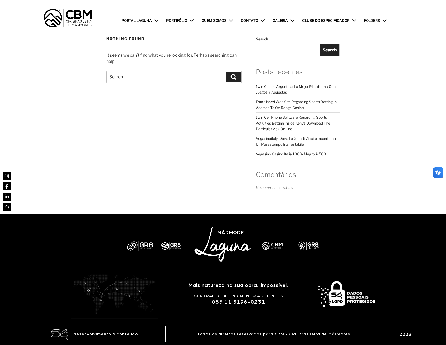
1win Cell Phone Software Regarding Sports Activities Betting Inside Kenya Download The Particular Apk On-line (293, 123)
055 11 (238, 302)
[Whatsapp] (7, 207)
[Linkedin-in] (7, 197)
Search (262, 39)
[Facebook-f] (7, 186)
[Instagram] (7, 176)
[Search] (233, 77)
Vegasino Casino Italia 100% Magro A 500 (291, 154)
